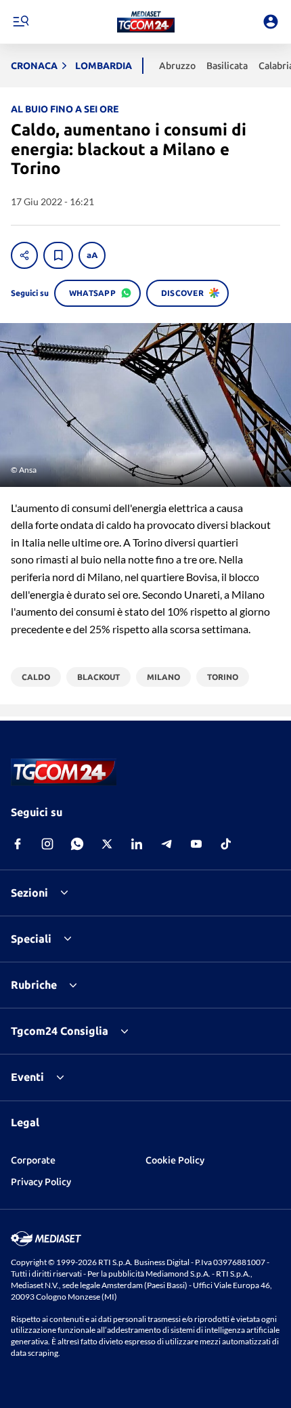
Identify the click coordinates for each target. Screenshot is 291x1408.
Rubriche (34, 985)
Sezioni (29, 893)
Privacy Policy (41, 1181)
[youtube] (196, 844)
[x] (107, 844)
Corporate (33, 1160)
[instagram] (47, 844)
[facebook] (17, 844)
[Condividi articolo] (24, 255)
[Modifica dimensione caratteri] (92, 255)
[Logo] (146, 22)
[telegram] (166, 844)
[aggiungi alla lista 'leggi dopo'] (58, 255)
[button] (146, 22)
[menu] (20, 21)
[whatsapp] (77, 844)
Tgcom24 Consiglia (59, 1031)
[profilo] (270, 21)
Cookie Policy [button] (175, 1160)
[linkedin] (136, 844)
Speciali (31, 939)
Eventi (27, 1077)
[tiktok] (226, 844)
